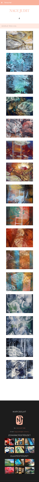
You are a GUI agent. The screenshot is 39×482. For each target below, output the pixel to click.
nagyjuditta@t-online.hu (21, 431)
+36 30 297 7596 (20, 428)
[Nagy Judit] (19, 11)
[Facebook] (19, 18)
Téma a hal (7, 2)
